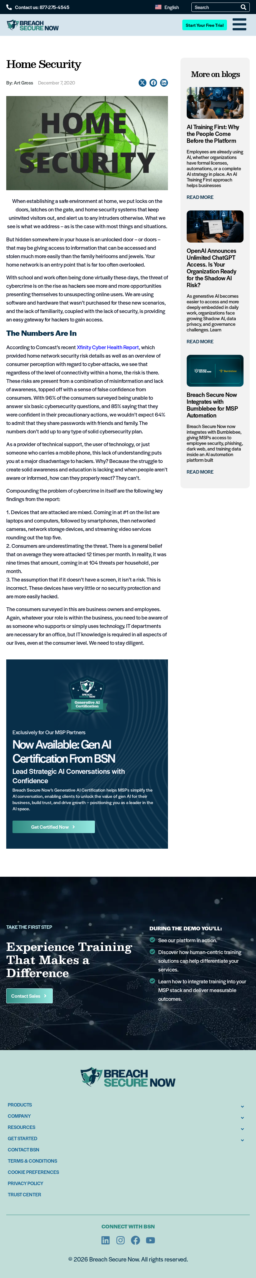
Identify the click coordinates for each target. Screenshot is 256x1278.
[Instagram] (120, 1240)
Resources (21, 1127)
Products (20, 1104)
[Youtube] (150, 1240)
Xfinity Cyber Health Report (108, 347)
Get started (22, 1138)
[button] (142, 83)
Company (19, 1115)
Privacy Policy (25, 1183)
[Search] (243, 7)
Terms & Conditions (32, 1160)
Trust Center (24, 1194)
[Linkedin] (105, 1240)
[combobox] (218, 7)
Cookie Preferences (33, 1172)
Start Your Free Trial (205, 25)
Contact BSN (23, 1149)
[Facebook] (135, 1240)
